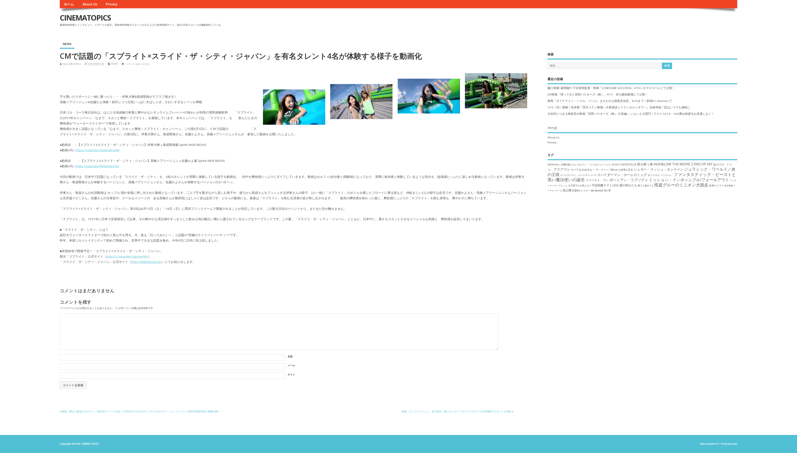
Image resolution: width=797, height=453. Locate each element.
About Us (89, 4)
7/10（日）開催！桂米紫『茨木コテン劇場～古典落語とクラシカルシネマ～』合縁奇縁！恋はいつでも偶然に (619, 107)
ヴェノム (563, 185)
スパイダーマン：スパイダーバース (578, 175)
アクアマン (562, 169)
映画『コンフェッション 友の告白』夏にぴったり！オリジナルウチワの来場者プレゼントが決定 (456, 411)
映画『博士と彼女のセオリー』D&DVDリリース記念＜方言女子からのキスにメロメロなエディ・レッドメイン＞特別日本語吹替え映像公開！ (141, 411)
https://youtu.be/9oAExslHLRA (97, 150)
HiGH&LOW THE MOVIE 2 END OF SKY (683, 164)
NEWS (67, 44)
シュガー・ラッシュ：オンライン (658, 169)
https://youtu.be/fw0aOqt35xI (97, 166)
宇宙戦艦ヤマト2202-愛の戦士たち (614, 185)
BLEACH (616, 164)
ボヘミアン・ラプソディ (628, 179)
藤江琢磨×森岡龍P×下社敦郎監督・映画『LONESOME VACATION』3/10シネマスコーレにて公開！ (611, 88)
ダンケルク (654, 175)
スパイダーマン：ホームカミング (622, 174)
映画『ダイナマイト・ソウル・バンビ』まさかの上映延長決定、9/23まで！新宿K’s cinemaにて (610, 101)
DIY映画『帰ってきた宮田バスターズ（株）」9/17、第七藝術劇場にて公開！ (598, 94)
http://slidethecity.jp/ (146, 262)
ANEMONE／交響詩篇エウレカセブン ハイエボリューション (579, 164)
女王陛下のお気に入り (579, 185)
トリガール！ (667, 175)
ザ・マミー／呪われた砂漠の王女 (614, 169)
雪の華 (607, 190)
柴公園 (567, 190)
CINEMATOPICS (85, 18)
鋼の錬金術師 (597, 190)
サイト (291, 374)
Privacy (111, 4)
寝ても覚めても (646, 185)
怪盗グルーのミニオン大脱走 (681, 185)
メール (291, 365)
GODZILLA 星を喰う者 (637, 164)
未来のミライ (716, 185)
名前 (290, 356)
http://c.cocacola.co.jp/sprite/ (127, 256)
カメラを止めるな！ (583, 169)
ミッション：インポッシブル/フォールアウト (689, 179)
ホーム (69, 4)
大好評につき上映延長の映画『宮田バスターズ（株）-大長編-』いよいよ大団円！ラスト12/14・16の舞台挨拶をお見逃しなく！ (631, 114)
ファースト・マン (597, 180)
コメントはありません (137, 64)
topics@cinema (72, 64)
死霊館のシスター (581, 190)
